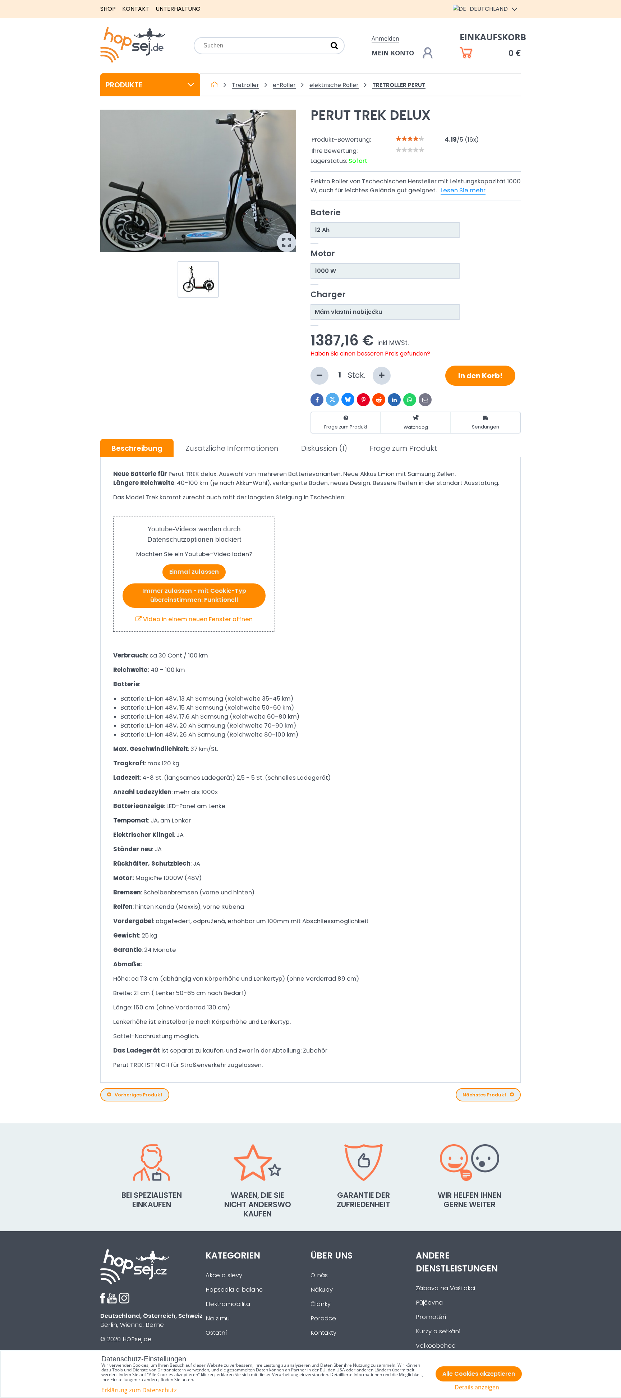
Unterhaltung (178, 9)
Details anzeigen (477, 1387)
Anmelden (385, 38)
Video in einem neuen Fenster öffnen (197, 619)
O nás (319, 1275)
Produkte (124, 85)
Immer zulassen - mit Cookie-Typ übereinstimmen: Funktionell (194, 595)
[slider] (410, 139)
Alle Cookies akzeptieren (478, 1374)
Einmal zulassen (194, 572)
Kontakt (135, 9)
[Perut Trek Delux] (198, 181)
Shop (108, 9)
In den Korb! (480, 376)
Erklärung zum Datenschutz (139, 1390)
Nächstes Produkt (484, 1095)
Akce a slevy (224, 1275)
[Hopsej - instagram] (124, 1301)
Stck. (357, 375)
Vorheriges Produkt (138, 1095)
